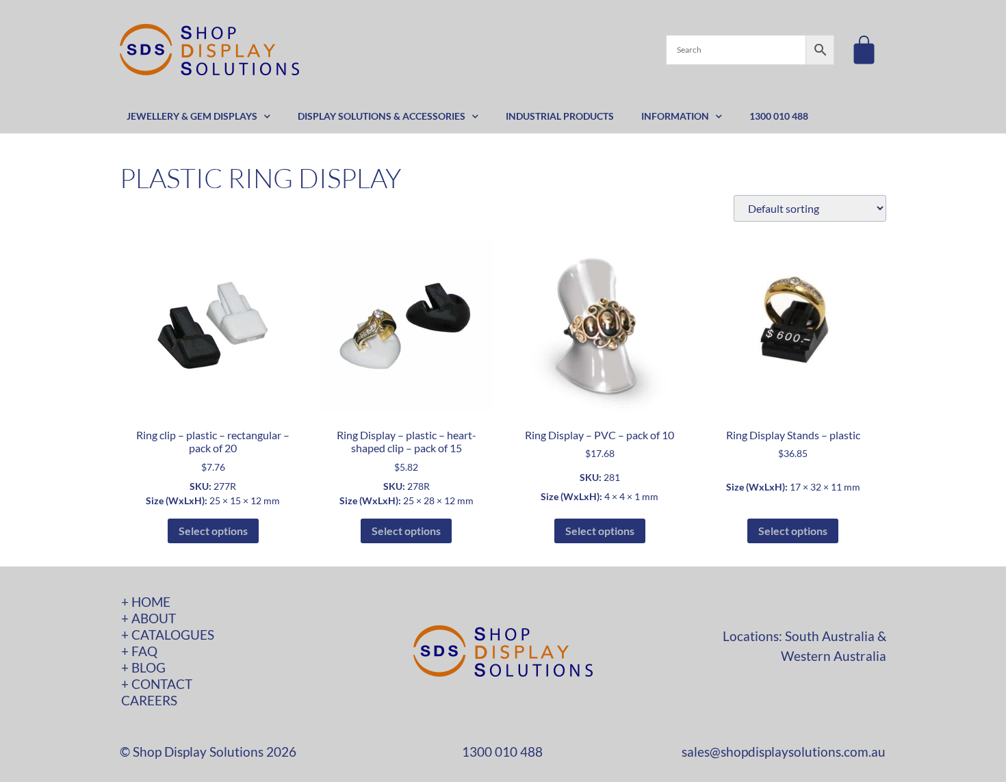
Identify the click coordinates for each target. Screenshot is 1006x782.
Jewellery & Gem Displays (192, 116)
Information (675, 116)
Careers (149, 700)
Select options (213, 530)
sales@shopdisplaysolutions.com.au (784, 751)
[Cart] (864, 50)
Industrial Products (560, 116)
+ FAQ (139, 651)
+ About (148, 618)
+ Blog (143, 667)
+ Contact (156, 684)
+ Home (145, 602)
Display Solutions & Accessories (381, 116)
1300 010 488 (778, 116)
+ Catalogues (167, 634)
